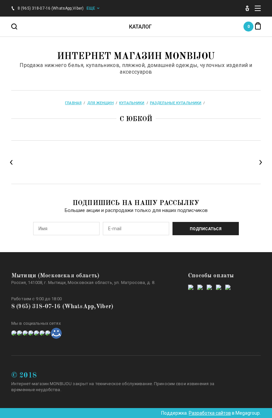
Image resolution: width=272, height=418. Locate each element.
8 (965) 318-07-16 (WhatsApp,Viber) (62, 307)
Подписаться (206, 229)
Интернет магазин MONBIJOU (136, 56)
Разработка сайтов (210, 413)
